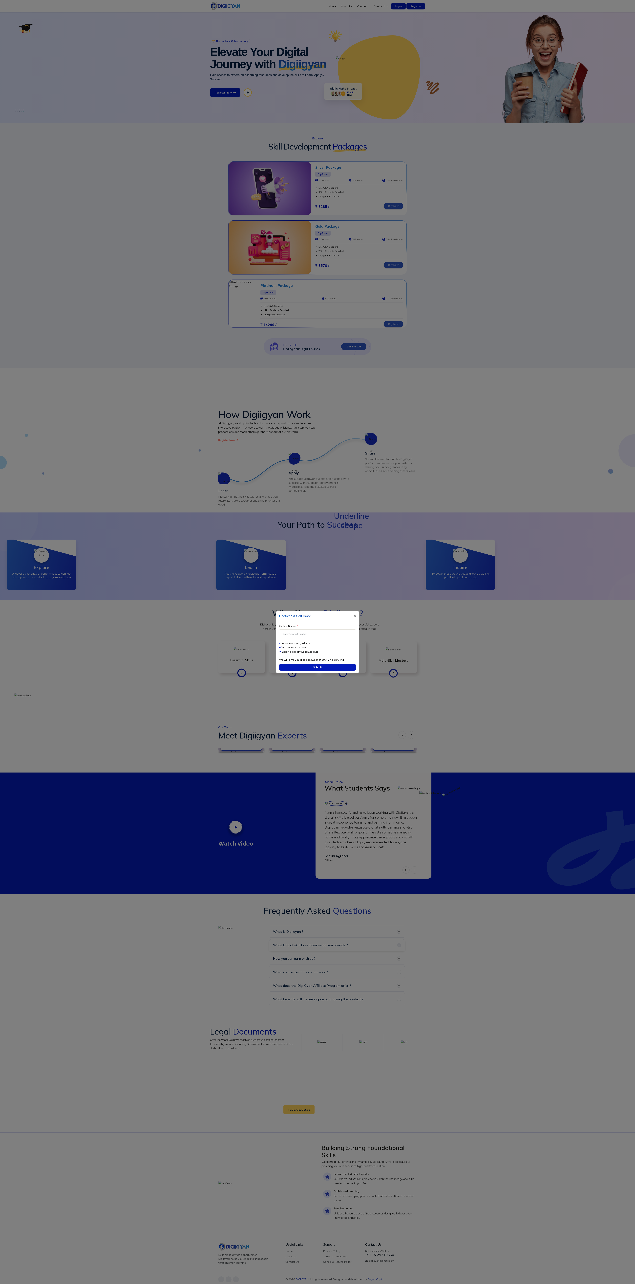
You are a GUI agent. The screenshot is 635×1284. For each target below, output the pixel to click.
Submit (317, 667)
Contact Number (288, 625)
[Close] (354, 615)
